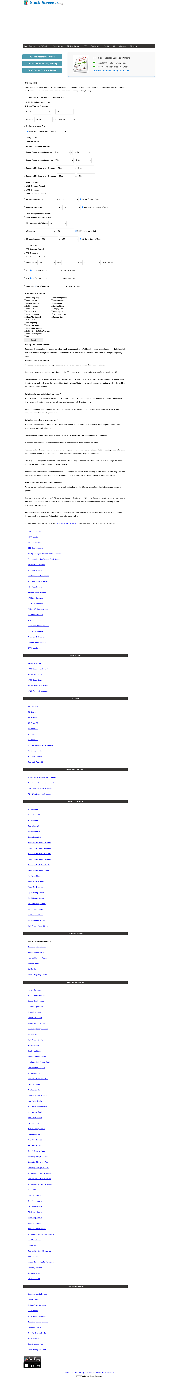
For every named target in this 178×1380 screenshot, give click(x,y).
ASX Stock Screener (35, 537)
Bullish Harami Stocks (36, 952)
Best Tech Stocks (34, 1145)
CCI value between (33, 239)
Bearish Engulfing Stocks (37, 975)
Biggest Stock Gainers (36, 995)
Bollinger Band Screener (37, 592)
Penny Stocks (58, 46)
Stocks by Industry (35, 1268)
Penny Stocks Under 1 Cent (38, 870)
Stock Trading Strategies (37, 1316)
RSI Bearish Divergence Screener (40, 745)
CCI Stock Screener (35, 604)
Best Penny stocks (35, 1201)
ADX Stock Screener (35, 587)
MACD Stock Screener (36, 565)
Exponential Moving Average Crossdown (41, 176)
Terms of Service (70, 1372)
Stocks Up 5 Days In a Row (38, 1162)
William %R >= (31, 262)
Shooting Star (58, 311)
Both (99, 199)
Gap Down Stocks (32, 142)
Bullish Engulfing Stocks (37, 947)
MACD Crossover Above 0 (35, 186)
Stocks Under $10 (34, 837)
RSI (114, 46)
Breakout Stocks (34, 1090)
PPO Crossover (31, 245)
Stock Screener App (35, 1344)
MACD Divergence (35, 674)
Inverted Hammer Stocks (37, 958)
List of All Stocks (34, 1279)
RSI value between (33, 199)
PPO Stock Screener (35, 631)
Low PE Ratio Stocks (35, 1245)
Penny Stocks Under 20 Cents (39, 859)
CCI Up (84, 239)
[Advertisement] (89, 26)
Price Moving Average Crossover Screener (44, 783)
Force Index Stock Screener (38, 626)
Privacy (81, 1372)
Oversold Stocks (34, 1123)
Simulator (133, 46)
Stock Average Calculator (37, 1294)
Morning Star (31, 311)
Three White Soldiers (34, 328)
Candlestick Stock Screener (38, 576)
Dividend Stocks (73, 46)
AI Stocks (122, 46)
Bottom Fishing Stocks (36, 1129)
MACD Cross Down (35, 680)
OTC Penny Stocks (35, 1206)
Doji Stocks (32, 969)
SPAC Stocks (33, 1256)
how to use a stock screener (66, 523)
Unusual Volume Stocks (37, 1057)
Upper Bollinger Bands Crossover (38, 217)
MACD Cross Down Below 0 (38, 685)
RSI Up (84, 199)
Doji (27, 336)
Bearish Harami (59, 300)
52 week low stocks (35, 1012)
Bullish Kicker (31, 320)
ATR (27, 278)
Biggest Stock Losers (36, 1001)
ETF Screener (33, 1311)
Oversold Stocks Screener (38, 1095)
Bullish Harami (31, 300)
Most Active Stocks (35, 1101)
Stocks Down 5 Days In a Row (39, 1179)
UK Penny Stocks (34, 1223)
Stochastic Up (89, 207)
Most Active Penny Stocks (37, 1107)
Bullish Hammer (32, 306)
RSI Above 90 (33, 740)
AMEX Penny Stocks (35, 915)
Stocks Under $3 (34, 820)
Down (92, 199)
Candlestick (95, 46)
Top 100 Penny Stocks (36, 920)
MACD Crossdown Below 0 (36, 194)
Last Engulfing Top (33, 323)
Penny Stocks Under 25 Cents (39, 854)
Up (33, 270)
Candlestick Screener (75, 933)
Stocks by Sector (34, 1273)
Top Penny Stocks (34, 876)
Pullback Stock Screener (37, 1229)
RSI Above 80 (33, 734)
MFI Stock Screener (35, 598)
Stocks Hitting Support (36, 1068)
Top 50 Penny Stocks (36, 898)
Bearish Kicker (58, 306)
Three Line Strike (32, 325)
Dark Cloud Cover (59, 314)
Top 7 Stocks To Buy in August (42, 70)
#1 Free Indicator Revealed (42, 57)
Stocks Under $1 (34, 809)
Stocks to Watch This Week (38, 1079)
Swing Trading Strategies (75, 1286)
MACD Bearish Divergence (38, 691)
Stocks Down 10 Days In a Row (40, 1184)
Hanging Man (58, 309)
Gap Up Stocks (31, 138)
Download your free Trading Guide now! (111, 70)
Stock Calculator (34, 1300)
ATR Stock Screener (35, 620)
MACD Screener (75, 655)
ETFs (85, 46)
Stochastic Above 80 (35, 762)
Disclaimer (90, 1372)
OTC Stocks (43, 46)
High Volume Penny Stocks (38, 926)
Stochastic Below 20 (35, 756)
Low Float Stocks (34, 1240)
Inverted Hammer (32, 303)
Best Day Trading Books (37, 1333)
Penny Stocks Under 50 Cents (39, 848)
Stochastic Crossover (34, 207)
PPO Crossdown (32, 253)
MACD (106, 46)
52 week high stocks (35, 1007)
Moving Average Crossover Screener (42, 777)
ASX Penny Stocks (35, 1218)
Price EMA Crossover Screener (39, 794)
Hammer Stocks (34, 963)
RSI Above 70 (33, 729)
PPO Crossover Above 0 (35, 249)
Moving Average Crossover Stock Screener (44, 554)
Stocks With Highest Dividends (39, 1251)
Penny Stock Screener (36, 637)
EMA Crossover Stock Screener (40, 788)
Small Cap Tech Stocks (36, 1140)
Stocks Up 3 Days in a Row (38, 1156)
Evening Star (58, 317)
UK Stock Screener (35, 542)
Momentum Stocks (35, 1118)
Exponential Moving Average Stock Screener (45, 559)
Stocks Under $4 (34, 826)
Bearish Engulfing (60, 298)
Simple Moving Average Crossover (39, 152)
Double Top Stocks (35, 1018)
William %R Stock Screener (38, 609)
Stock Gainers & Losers (75, 982)
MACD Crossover (32, 182)
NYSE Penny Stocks (35, 909)
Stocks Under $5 (34, 831)
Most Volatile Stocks (35, 1112)
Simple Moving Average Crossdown (39, 160)
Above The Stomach (33, 317)
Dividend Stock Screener (37, 642)
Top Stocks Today (34, 990)
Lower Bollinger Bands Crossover (38, 214)
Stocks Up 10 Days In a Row (38, 1168)
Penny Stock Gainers (36, 881)
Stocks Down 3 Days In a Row (39, 1173)
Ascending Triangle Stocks (38, 1029)
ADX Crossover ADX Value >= (37, 223)
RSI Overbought (34, 712)
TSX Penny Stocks (35, 1212)
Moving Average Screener (75, 769)
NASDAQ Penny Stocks (37, 904)
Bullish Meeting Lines (34, 334)
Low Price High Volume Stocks (39, 1062)
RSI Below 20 (33, 717)
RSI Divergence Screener (37, 751)
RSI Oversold (33, 706)
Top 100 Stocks (33, 1034)
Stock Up (32, 132)
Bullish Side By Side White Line (38, 331)
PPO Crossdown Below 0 (35, 257)
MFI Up (79, 231)
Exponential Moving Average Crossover (40, 168)
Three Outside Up (32, 314)
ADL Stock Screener (35, 615)
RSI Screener (75, 699)
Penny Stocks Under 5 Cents (39, 865)
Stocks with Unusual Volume (36, 126)
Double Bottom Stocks (36, 1023)
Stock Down (43, 132)
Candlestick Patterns (35, 1327)
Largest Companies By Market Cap (41, 1262)
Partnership (109, 1372)
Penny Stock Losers (35, 887)
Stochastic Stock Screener (38, 581)
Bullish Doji (30, 309)
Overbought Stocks (35, 1134)
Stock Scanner (33, 1338)
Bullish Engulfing (32, 298)
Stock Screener (29, 46)
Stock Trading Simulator (37, 1350)
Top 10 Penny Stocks (36, 893)
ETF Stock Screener (35, 648)
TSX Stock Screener (35, 531)
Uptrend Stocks (33, 1190)
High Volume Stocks (35, 1040)
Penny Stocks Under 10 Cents (39, 843)
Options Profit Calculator (37, 1305)
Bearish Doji (57, 303)
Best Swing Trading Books (38, 1322)
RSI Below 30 (33, 723)
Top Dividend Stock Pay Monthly (42, 64)
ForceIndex (30, 286)
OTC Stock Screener (35, 548)
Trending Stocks (34, 1084)
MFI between (30, 231)
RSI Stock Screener (35, 570)
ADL (27, 270)
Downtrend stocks (34, 1195)
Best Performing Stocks (37, 1151)
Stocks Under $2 (34, 815)
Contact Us (99, 1372)
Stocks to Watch (34, 1073)
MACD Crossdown (32, 190)
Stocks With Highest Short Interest (41, 1234)
